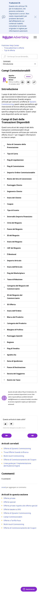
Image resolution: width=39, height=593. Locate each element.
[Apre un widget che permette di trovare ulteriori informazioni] (29, 589)
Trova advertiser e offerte (14, 48)
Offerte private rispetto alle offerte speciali (20, 506)
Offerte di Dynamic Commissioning (17, 513)
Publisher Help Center (10, 45)
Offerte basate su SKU (12, 509)
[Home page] (15, 37)
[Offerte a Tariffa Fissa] (32, 436)
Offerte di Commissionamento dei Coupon (20, 528)
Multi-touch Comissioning (14, 524)
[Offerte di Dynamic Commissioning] (7, 436)
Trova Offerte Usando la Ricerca (16, 452)
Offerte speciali (10, 502)
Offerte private (9, 498)
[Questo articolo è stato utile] (5, 424)
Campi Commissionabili (13, 517)
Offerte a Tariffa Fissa (12, 520)
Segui (28, 77)
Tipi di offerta (9, 50)
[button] (35, 37)
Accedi (4, 487)
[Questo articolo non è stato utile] (11, 424)
